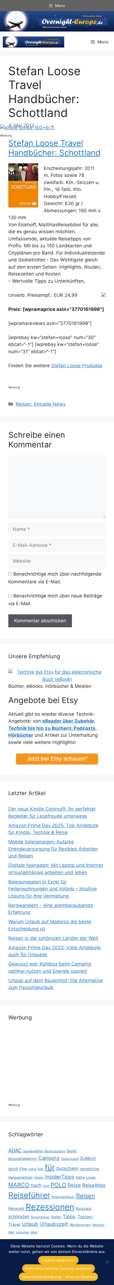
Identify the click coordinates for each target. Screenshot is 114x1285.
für (50, 1167)
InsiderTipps (59, 1177)
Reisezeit (16, 1208)
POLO (58, 1184)
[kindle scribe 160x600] (27, 127)
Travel (14, 1224)
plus (46, 1186)
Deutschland (70, 1159)
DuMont (88, 1158)
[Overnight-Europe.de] (33, 42)
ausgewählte (33, 1151)
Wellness (98, 1225)
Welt (11, 1232)
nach (36, 1185)
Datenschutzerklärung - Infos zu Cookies (58, 1276)
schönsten (18, 1216)
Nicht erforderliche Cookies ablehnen (58, 1268)
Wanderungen (80, 1225)
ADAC (15, 1150)
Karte (80, 1177)
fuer (40, 1169)
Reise (74, 1185)
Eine (23, 1168)
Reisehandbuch (63, 1197)
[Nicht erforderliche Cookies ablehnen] (107, 1262)
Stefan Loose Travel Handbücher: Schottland (54, 148)
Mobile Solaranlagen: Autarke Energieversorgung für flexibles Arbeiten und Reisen (53, 849)
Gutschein (67, 1168)
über (33, 1232)
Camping (48, 1158)
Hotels (39, 1177)
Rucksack (84, 1208)
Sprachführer (40, 1217)
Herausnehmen (20, 1177)
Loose (90, 1177)
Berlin (72, 1151)
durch (13, 1168)
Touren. (85, 1216)
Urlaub (30, 1224)
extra (32, 1169)
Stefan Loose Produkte (76, 365)
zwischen (22, 1232)
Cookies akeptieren (58, 1260)
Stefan (56, 1217)
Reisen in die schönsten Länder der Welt (53, 938)
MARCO (18, 1184)
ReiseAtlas (93, 1185)
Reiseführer (29, 1195)
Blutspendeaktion (22, 1158)
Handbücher (90, 1169)
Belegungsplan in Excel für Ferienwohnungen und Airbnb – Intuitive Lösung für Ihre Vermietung (52, 889)
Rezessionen (50, 1207)
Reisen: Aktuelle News (41, 404)
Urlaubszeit (54, 1224)
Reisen (85, 1195)
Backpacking (54, 1151)
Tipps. (69, 1216)
